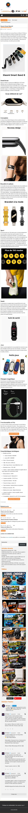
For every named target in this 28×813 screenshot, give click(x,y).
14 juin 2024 (4, 510)
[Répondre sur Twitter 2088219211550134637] (6, 749)
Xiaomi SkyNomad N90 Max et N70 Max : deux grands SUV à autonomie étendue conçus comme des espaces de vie (14, 564)
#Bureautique (15, 745)
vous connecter (9, 537)
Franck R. (10, 29)
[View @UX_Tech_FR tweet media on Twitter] (22, 726)
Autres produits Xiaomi (14, 498)
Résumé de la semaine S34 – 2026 (9, 550)
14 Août (18, 714)
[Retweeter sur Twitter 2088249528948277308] (8, 729)
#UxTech (20, 745)
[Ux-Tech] (2, 15)
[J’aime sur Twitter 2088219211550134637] (11, 749)
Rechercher (4, 542)
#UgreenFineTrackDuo (14, 786)
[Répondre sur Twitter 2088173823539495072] (6, 769)
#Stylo (10, 745)
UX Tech (7, 714)
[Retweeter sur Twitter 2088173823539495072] (8, 769)
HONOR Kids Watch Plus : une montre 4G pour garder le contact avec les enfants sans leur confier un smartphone (13, 553)
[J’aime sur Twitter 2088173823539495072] (11, 769)
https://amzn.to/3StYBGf (10, 778)
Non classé (3, 515)
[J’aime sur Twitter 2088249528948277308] (11, 729)
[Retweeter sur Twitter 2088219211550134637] (8, 749)
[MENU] (27, 15)
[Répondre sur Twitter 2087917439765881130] (6, 790)
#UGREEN (7, 786)
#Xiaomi (7, 745)
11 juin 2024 (4, 517)
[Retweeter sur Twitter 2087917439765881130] (8, 790)
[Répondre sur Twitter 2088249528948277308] (6, 729)
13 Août (18, 773)
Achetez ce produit (14, 433)
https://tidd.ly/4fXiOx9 (11, 737)
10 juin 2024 (4, 525)
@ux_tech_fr (13, 714)
